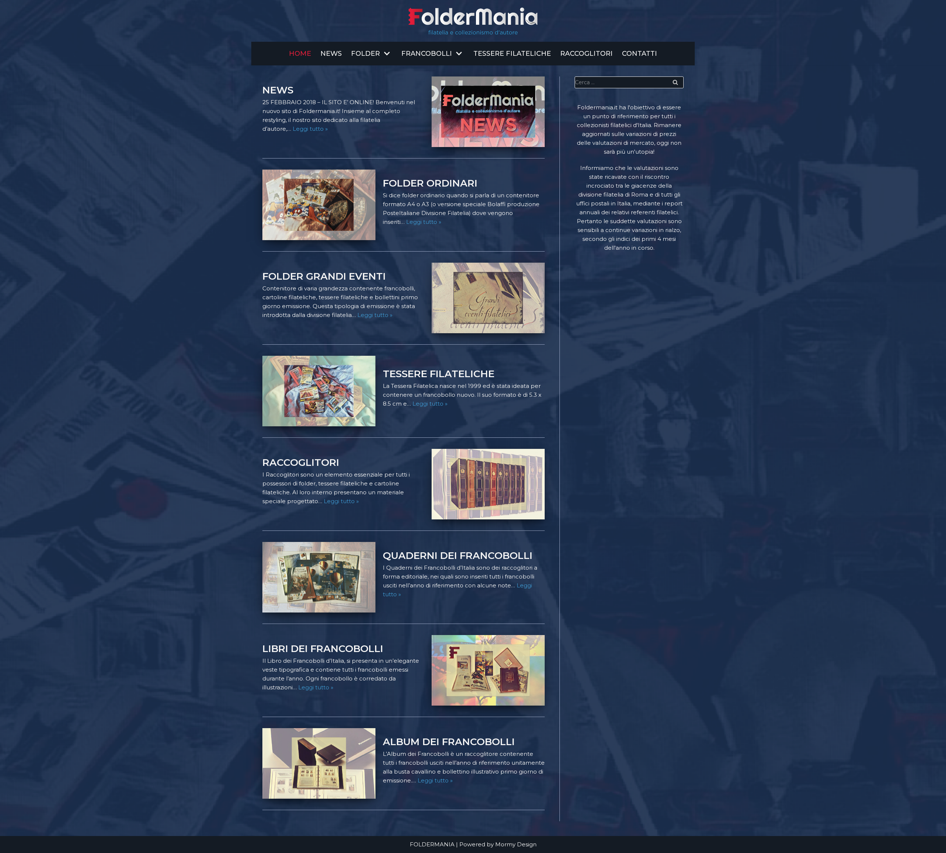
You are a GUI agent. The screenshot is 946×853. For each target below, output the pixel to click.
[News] (488, 111)
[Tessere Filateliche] (318, 391)
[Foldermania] (473, 21)
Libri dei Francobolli (322, 649)
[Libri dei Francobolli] (488, 670)
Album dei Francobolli (449, 742)
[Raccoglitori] (488, 484)
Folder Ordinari (430, 183)
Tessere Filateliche (512, 54)
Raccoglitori (586, 54)
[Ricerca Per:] (629, 82)
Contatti (639, 54)
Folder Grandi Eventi (324, 276)
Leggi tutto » (310, 128)
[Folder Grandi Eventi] (488, 298)
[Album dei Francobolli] (318, 763)
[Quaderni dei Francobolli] (318, 577)
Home (300, 54)
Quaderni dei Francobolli (457, 556)
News (331, 54)
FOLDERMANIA (432, 844)
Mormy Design (516, 844)
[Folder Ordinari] (318, 205)
